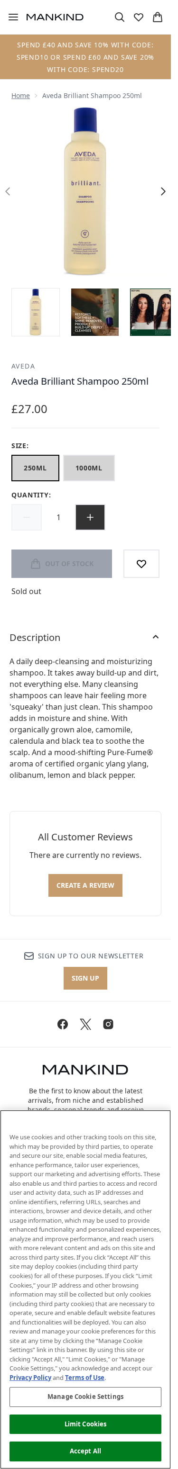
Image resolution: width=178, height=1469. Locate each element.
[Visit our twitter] (85, 1024)
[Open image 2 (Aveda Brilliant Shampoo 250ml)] (95, 312)
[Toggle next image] (163, 191)
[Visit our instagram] (108, 1024)
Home (20, 95)
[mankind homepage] (55, 17)
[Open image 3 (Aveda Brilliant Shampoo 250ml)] (154, 312)
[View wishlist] (138, 17)
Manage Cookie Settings (85, 1396)
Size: (20, 445)
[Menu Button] (9, 17)
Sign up (85, 977)
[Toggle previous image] (7, 191)
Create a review (85, 885)
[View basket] (157, 17)
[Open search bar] (119, 17)
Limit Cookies (86, 1424)
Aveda (23, 365)
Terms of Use (84, 1377)
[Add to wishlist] (141, 564)
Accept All (85, 1451)
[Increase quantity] (90, 517)
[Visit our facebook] (62, 1024)
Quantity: (31, 494)
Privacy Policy (30, 1377)
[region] (85, 1289)
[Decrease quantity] (26, 517)
